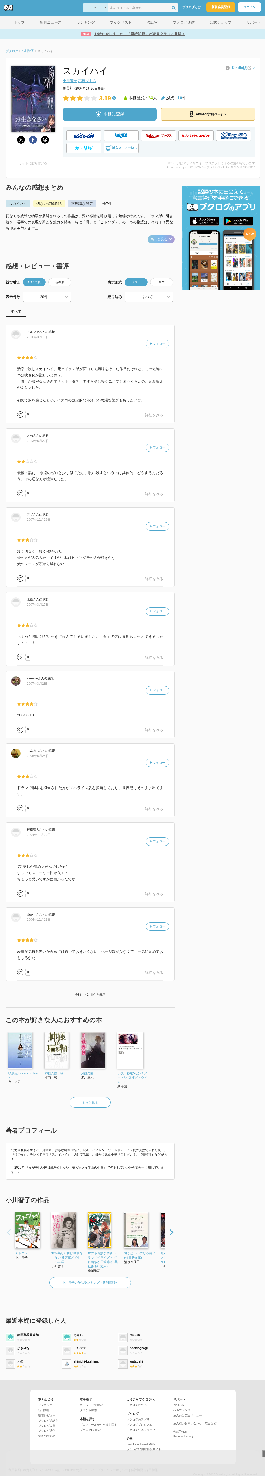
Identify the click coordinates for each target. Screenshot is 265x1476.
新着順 (59, 282)
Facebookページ (184, 1436)
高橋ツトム (87, 81)
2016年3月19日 (38, 337)
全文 (161, 282)
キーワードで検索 (91, 1404)
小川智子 (70, 81)
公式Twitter (180, 1431)
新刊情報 (44, 1410)
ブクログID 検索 (90, 1429)
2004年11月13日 (39, 920)
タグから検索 (88, 1410)
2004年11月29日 (39, 835)
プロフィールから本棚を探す (98, 1424)
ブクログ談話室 (48, 1420)
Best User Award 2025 (141, 1444)
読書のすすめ (46, 1435)
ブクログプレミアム (139, 1424)
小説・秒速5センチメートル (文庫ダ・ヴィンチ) (132, 1077)
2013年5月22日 (38, 441)
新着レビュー (46, 1415)
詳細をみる (154, 415)
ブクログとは (191, 7)
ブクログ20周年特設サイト (144, 1449)
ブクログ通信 (46, 1430)
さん (36, 332)
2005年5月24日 (38, 756)
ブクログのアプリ (138, 1419)
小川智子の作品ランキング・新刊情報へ (90, 1282)
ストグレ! (21, 1253)
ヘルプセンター (183, 1410)
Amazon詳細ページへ (211, 114)
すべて (16, 311)
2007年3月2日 (37, 683)
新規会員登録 (220, 7)
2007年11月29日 (39, 519)
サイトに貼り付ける (33, 163)
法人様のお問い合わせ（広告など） (196, 1423)
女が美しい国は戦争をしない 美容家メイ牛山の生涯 (67, 1257)
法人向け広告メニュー (187, 1415)
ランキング (45, 1404)
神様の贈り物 (54, 1073)
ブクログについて (138, 1404)
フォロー (158, 344)
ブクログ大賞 (46, 1425)
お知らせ (179, 1404)
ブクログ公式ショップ (141, 1429)
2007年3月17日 (38, 605)
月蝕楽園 (87, 1073)
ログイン (249, 7)
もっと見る (159, 239)
